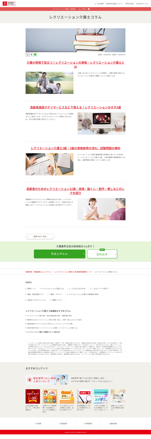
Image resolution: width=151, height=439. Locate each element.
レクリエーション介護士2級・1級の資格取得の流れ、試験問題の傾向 (49, 315)
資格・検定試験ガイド (35, 294)
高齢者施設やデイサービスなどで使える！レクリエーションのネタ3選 (49, 324)
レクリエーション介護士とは (53, 288)
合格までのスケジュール (36, 300)
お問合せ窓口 (129, 4)
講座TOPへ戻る (40, 236)
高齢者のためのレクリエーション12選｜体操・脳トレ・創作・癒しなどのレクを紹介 (54, 320)
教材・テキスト (56, 294)
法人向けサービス (142, 4)
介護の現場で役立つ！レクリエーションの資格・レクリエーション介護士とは (52, 328)
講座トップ (31, 288)
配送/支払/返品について (114, 4)
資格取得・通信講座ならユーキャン (39, 272)
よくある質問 (99, 4)
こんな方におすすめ (78, 288)
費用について (57, 300)
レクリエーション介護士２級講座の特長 (84, 294)
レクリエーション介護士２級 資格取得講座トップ (73, 272)
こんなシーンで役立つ (100, 288)
